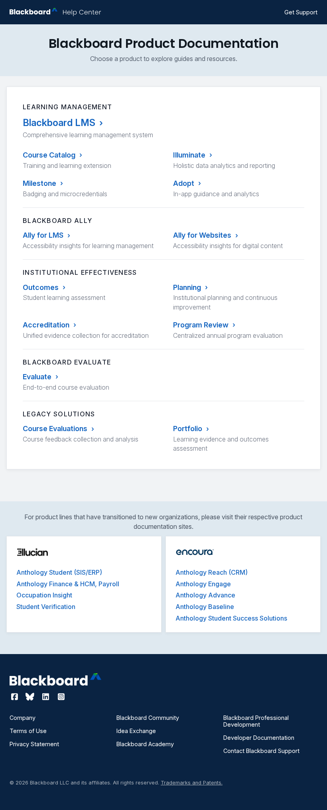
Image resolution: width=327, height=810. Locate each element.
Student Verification (45, 607)
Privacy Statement (34, 744)
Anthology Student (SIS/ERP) (59, 572)
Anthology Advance (205, 595)
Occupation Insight (44, 595)
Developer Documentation (258, 737)
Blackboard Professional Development (256, 721)
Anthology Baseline (204, 607)
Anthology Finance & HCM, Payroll (67, 584)
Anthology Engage (203, 584)
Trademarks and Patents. (192, 783)
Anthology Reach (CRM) (211, 572)
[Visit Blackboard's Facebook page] (15, 697)
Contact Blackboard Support (261, 750)
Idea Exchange (136, 730)
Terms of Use (28, 730)
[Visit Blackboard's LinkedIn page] (46, 697)
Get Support (300, 12)
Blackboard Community (147, 717)
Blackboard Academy (145, 744)
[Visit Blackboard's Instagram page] (61, 697)
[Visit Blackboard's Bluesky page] (31, 697)
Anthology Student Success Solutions (231, 618)
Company (22, 717)
